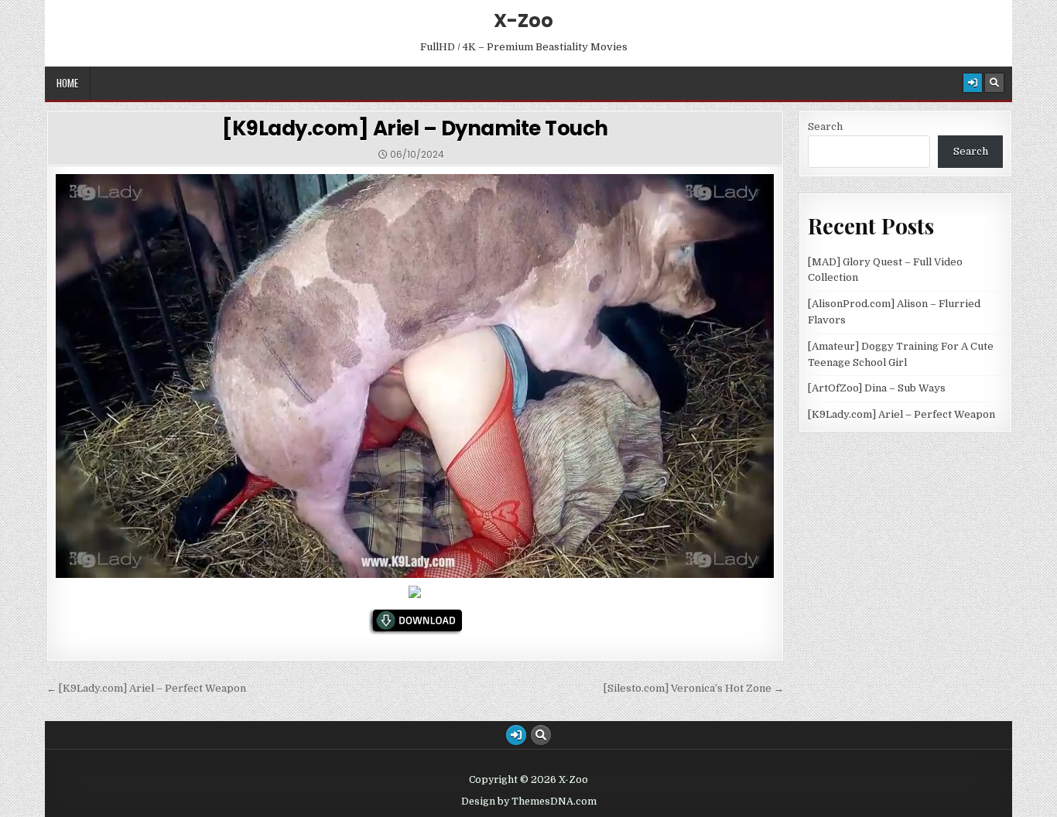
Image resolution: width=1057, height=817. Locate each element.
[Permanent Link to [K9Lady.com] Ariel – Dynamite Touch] (415, 376)
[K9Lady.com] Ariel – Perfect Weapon (901, 414)
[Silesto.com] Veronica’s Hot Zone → (694, 688)
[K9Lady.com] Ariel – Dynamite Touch (415, 128)
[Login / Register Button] (972, 82)
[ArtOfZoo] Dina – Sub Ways (877, 388)
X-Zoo (523, 20)
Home (67, 83)
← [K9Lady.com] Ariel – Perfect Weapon (146, 688)
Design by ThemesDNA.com (529, 801)
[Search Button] (994, 82)
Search (825, 126)
